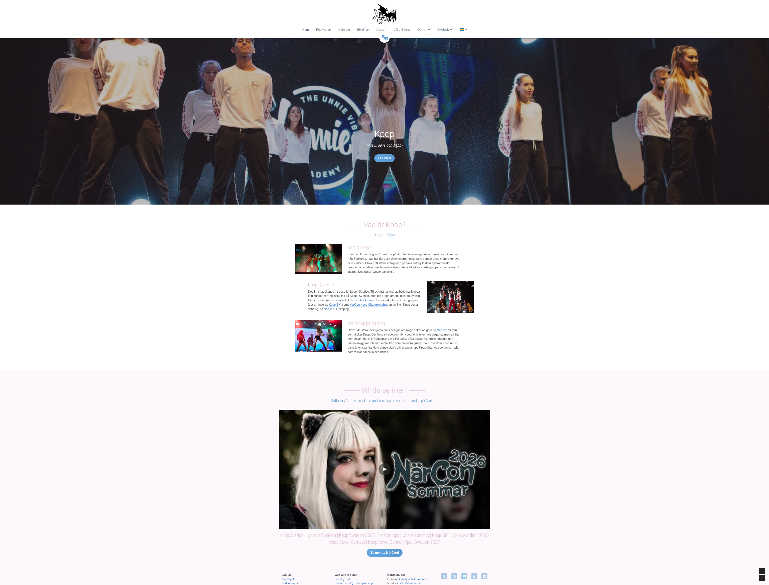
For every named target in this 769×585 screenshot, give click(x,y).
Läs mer (56, 569)
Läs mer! (384, 158)
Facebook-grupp (364, 348)
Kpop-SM (335, 352)
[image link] (384, 14)
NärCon (329, 356)
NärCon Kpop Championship (368, 352)
